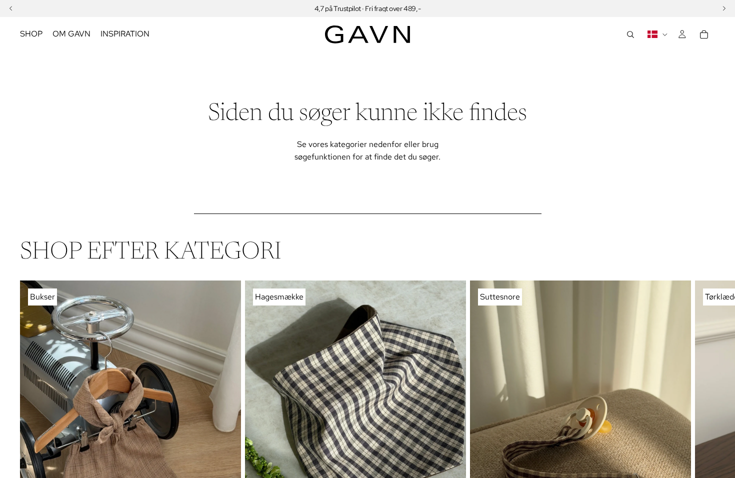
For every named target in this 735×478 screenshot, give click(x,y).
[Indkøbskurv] (704, 35)
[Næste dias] (704, 428)
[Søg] (631, 35)
